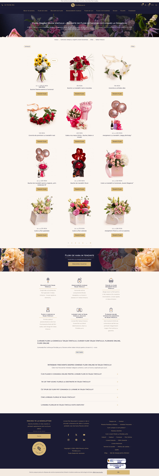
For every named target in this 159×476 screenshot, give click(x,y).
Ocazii (115, 11)
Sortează (27, 46)
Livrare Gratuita (111, 440)
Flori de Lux (88, 11)
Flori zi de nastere (103, 11)
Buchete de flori (57, 11)
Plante (122, 11)
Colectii (104, 437)
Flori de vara (43, 11)
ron (152, 5)
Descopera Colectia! (79, 264)
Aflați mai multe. (98, 472)
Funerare (132, 11)
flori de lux (78, 5)
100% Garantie (122, 440)
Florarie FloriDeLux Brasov (109, 424)
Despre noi (112, 421)
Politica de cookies (124, 446)
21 (90, 243)
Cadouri (111, 437)
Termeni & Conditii (109, 446)
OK (118, 472)
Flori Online (128, 437)
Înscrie (39, 436)
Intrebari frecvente (126, 424)
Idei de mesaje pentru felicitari (119, 453)
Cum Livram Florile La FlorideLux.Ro (117, 434)
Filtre (132, 46)
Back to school (29, 11)
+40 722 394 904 (9, 5)
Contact (121, 421)
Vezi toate (79, 352)
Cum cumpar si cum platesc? (116, 427)
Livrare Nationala (116, 443)
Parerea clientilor (116, 431)
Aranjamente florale (73, 11)
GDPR (117, 450)
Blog (106, 453)
